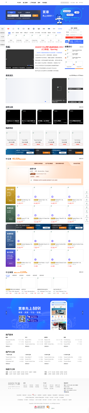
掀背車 (17, 32)
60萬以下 (26, 32)
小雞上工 (59, 399)
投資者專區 (19, 395)
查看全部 (81, 46)
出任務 (54, 399)
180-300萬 (43, 32)
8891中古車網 (38, 399)
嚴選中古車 (57, 385)
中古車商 (45, 386)
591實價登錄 (20, 399)
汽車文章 (31, 385)
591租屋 (46, 397)
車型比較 (25, 386)
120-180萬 (37, 32)
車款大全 (25, 385)
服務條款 (49, 395)
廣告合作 (34, 395)
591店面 (56, 397)
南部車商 (35, 275)
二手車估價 (33, 2)
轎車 (21, 32)
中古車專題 (57, 386)
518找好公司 (64, 399)
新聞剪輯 (39, 395)
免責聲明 (44, 395)
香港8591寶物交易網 (39, 397)
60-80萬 (31, 32)
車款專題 (37, 386)
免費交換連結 (61, 395)
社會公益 (29, 395)
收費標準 (51, 386)
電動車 (49, 32)
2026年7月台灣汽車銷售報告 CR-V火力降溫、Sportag (49, 48)
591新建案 (61, 397)
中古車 (19, 2)
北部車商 (21, 275)
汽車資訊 (44, 2)
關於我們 (24, 395)
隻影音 (80, 75)
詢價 (13, 41)
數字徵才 (67, 395)
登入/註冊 (73, 2)
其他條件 (59, 32)
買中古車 (51, 385)
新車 (39, 2)
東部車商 (42, 275)
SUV (13, 32)
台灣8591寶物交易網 (29, 397)
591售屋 (51, 397)
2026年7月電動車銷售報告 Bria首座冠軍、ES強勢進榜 (49, 52)
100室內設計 (31, 399)
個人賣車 (25, 2)
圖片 (11, 41)
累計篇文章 (73, 75)
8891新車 (45, 399)
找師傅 (70, 399)
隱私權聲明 (55, 395)
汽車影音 (37, 385)
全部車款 (60, 28)
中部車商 (28, 275)
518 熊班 (50, 399)
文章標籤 (31, 386)
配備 (9, 41)
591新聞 (26, 399)
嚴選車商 (15, 275)
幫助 (77, 2)
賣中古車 (45, 385)
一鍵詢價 (11, 144)
